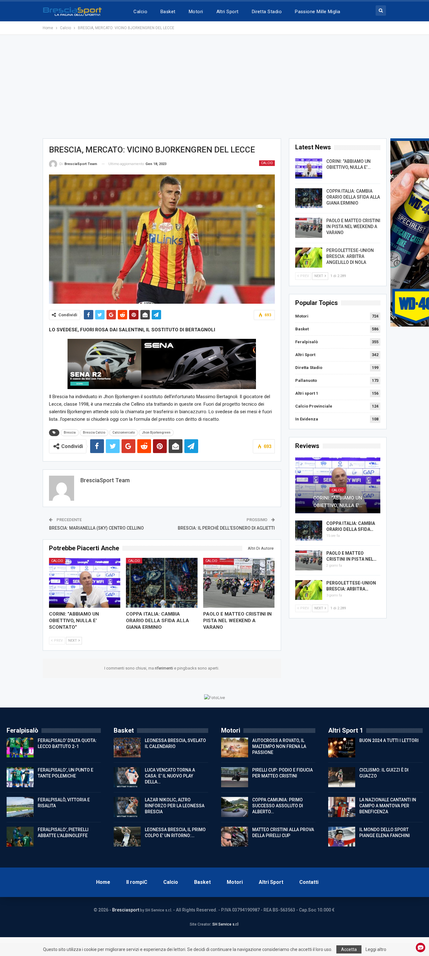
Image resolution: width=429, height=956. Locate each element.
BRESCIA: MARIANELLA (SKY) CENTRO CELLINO (96, 528)
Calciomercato (123, 432)
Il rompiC (136, 882)
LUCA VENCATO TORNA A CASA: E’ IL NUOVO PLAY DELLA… (170, 775)
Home (103, 882)
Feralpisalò (306, 341)
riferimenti (164, 668)
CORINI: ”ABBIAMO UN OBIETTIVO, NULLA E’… (337, 501)
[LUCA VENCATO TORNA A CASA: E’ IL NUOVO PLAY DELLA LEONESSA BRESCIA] (127, 777)
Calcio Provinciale (313, 406)
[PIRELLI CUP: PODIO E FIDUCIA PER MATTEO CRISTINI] (234, 777)
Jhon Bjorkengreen (156, 432)
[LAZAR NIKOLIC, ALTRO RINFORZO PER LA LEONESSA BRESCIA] (127, 807)
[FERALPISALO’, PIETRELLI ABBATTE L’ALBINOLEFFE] (20, 837)
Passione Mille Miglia (317, 11)
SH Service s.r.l (225, 924)
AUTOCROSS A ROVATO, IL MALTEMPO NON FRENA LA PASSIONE (279, 746)
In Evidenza (306, 419)
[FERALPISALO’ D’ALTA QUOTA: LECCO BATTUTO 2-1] (20, 748)
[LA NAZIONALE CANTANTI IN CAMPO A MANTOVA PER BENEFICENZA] (341, 807)
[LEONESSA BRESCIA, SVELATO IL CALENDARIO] (127, 748)
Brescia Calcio (94, 432)
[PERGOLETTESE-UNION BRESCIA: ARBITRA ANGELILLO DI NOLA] (308, 258)
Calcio (140, 11)
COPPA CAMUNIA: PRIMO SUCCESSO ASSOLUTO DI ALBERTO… (277, 805)
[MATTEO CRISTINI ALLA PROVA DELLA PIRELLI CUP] (234, 837)
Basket (168, 11)
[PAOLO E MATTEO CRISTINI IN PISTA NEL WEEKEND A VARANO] (239, 583)
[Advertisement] (214, 87)
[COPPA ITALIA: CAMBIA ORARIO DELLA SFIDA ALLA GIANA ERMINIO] (162, 583)
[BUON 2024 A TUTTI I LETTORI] (341, 748)
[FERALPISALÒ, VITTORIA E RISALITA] (20, 807)
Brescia (70, 432)
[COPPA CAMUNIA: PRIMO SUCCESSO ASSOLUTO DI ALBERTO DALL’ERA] (234, 807)
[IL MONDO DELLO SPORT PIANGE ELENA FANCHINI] (341, 837)
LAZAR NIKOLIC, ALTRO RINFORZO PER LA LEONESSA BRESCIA (174, 805)
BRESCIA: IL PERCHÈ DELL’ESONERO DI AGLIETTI (226, 528)
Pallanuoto (306, 380)
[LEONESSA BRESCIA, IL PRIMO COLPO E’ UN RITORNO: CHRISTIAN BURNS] (127, 837)
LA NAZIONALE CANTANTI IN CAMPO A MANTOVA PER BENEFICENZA (387, 805)
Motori (196, 11)
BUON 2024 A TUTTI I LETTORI (389, 740)
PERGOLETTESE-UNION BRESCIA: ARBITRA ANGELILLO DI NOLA (350, 256)
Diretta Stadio (267, 11)
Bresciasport (125, 909)
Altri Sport (227, 11)
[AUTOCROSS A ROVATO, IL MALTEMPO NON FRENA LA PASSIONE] (234, 748)
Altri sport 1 (306, 393)
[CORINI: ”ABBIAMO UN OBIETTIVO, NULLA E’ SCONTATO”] (85, 583)
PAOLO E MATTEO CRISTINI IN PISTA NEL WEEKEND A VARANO (353, 226)
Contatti (308, 882)
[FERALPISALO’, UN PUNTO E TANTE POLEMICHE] (20, 777)
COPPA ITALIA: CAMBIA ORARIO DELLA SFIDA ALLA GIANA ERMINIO (353, 197)
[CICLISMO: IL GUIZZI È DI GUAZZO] (341, 777)
